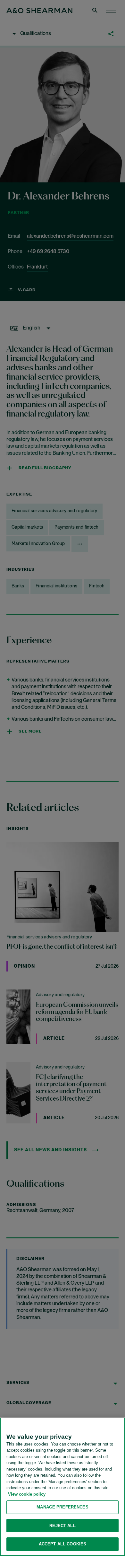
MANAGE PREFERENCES (62, 1507)
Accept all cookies (62, 1544)
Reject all (62, 1525)
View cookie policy (27, 1494)
